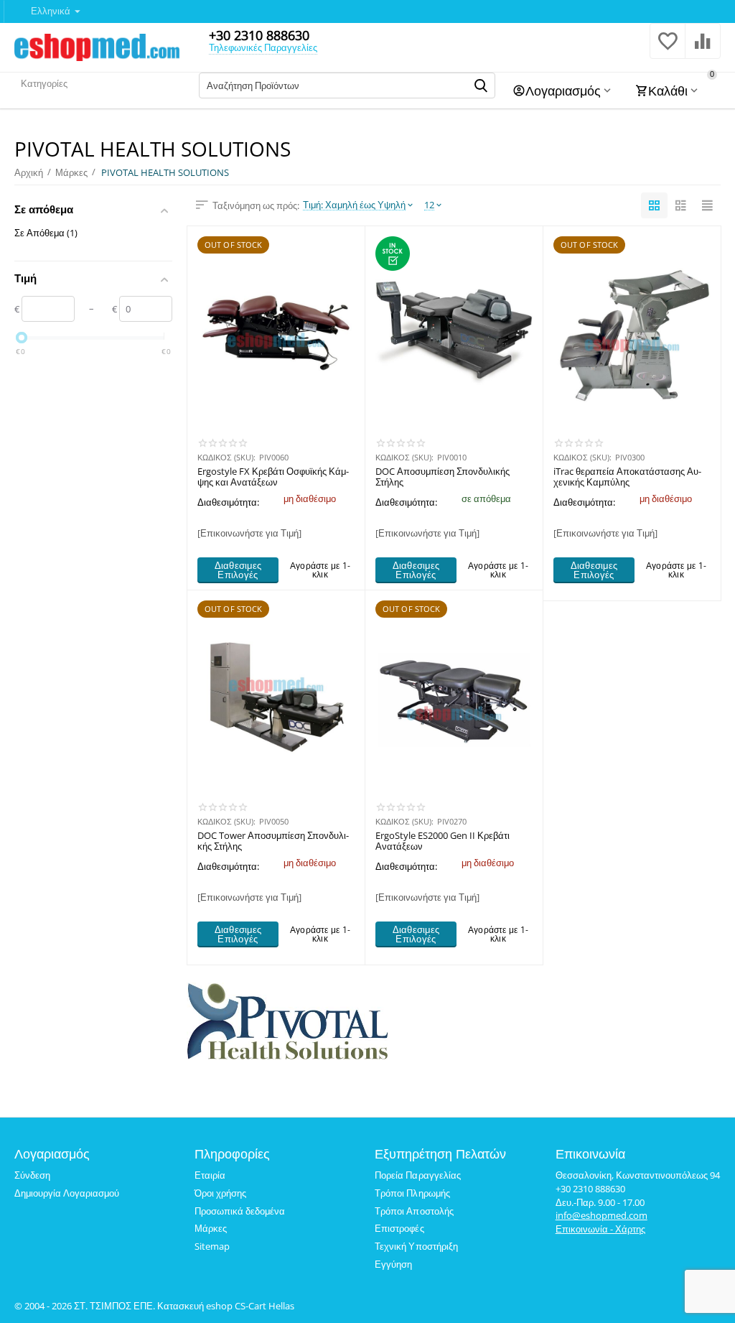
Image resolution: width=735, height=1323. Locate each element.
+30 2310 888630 (259, 35)
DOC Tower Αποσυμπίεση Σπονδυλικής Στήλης (273, 841)
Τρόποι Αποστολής (414, 1210)
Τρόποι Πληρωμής (412, 1193)
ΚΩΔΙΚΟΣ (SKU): (226, 457)
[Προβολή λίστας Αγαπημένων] (667, 48)
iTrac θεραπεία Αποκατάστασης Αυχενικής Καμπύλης (627, 477)
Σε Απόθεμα (46, 232)
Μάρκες (211, 1228)
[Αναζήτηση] (481, 85)
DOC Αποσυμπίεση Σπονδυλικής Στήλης (442, 477)
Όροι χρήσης (220, 1193)
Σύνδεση (32, 1175)
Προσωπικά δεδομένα (240, 1210)
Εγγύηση (393, 1264)
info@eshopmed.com (601, 1215)
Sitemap (212, 1246)
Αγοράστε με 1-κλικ (320, 570)
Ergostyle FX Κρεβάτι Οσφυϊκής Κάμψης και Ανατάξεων (273, 477)
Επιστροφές (399, 1228)
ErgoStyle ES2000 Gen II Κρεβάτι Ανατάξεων (442, 841)
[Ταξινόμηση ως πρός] (654, 205)
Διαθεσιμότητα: (228, 502)
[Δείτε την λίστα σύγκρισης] (702, 48)
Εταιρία (210, 1175)
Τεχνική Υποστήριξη (416, 1246)
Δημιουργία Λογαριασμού (66, 1193)
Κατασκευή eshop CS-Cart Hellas (225, 1305)
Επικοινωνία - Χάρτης (600, 1228)
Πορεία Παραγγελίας (417, 1175)
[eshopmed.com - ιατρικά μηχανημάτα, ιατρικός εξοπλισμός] (96, 46)
